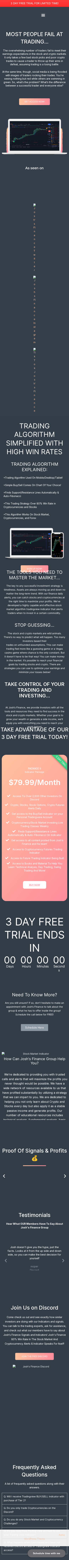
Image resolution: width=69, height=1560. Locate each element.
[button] (43, 15)
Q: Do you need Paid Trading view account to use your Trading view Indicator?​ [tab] (32, 1533)
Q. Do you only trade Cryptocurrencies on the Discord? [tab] (30, 1510)
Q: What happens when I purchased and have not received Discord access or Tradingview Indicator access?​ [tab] (32, 1546)
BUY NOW (34, 884)
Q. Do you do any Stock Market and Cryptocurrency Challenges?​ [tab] (33, 1521)
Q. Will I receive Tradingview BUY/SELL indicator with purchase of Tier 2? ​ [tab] (34, 1498)
